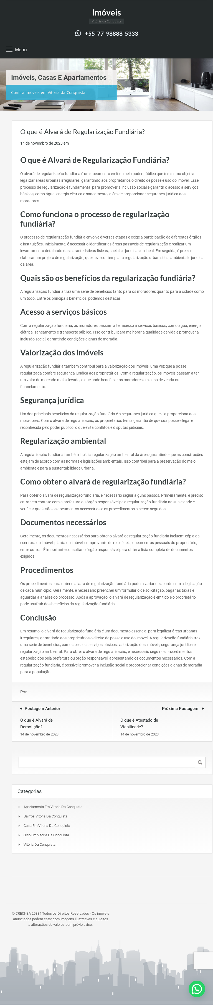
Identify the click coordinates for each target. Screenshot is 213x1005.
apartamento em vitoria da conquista (53, 807)
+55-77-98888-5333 (111, 33)
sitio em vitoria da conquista (46, 835)
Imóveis (106, 12)
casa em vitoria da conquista (47, 826)
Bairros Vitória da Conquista (45, 816)
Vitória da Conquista (39, 844)
